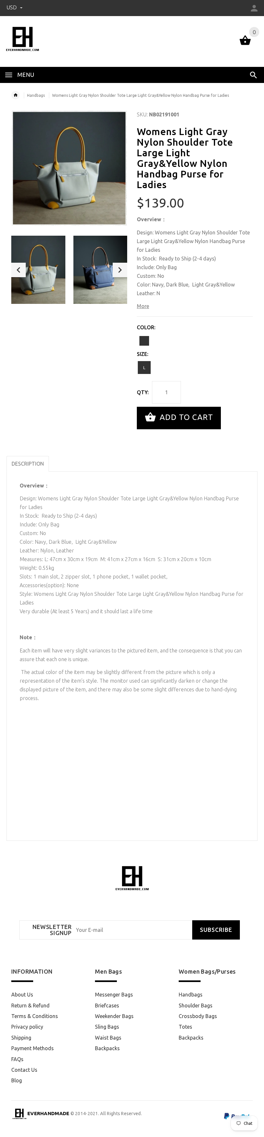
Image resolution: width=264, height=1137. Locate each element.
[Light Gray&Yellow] (144, 340)
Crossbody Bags (198, 1016)
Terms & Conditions (34, 1016)
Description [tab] (28, 464)
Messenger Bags (114, 994)
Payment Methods (32, 1048)
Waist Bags (108, 1038)
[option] (38, 270)
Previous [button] (18, 270)
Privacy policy (27, 1027)
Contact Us (24, 1070)
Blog (16, 1080)
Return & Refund (30, 1005)
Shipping (21, 1038)
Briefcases (107, 1005)
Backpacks (107, 1048)
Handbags (36, 95)
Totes (185, 1027)
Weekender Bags (114, 1016)
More (143, 306)
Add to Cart (185, 417)
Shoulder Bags (195, 1005)
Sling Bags (107, 1027)
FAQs (17, 1059)
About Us (22, 994)
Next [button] (120, 270)
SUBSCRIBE (216, 930)
